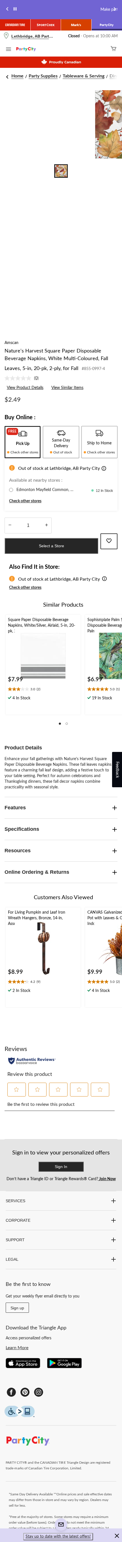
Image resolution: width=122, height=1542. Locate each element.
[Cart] (113, 49)
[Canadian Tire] (15, 25)
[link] (24, 378)
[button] (104, 469)
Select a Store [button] (51, 546)
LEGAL (12, 1259)
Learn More (17, 1348)
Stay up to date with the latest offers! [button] (58, 1537)
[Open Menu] (8, 50)
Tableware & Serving (83, 76)
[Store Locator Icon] (6, 36)
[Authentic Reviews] (31, 1061)
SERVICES (15, 1201)
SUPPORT (15, 1240)
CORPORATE (18, 1220)
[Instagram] (38, 1392)
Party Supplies (43, 76)
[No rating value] (19, 378)
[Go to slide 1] (61, 171)
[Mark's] (76, 25)
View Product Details (25, 388)
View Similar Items (67, 388)
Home (17, 76)
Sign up (17, 1308)
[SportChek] (46, 25)
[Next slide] (114, 9)
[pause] (15, 9)
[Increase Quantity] (46, 525)
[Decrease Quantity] (10, 525)
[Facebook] (11, 1392)
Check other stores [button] (25, 501)
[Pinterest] (25, 1392)
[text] (43, 689)
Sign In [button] (61, 1166)
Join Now (107, 1179)
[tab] (22, 442)
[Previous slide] (7, 9)
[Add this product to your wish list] (108, 541)
